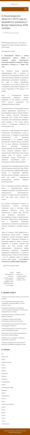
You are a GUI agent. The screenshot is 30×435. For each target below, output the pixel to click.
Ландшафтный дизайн (7, 387)
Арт (2, 354)
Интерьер (4, 376)
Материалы (4, 390)
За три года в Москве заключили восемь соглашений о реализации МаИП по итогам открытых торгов (13, 303)
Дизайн (4, 368)
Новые (3, 401)
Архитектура (5, 356)
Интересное (5, 373)
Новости (4, 398)
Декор (3, 365)
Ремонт (3, 412)
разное (3, 407)
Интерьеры (4, 379)
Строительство (6, 424)
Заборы (4, 370)
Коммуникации (5, 382)
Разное (3, 410)
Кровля (3, 384)
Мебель (4, 393)
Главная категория (6, 362)
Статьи (17, 265)
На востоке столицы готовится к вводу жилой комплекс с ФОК (22, 276)
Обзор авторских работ (8, 404)
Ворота (3, 359)
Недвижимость (6, 396)
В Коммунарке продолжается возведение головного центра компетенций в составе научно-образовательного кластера (15, 309)
